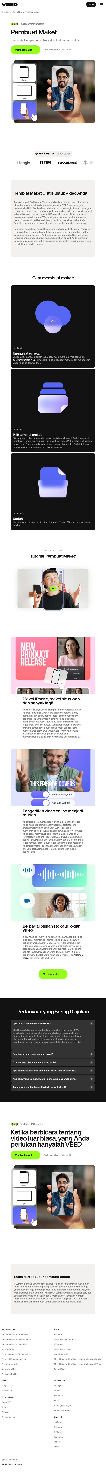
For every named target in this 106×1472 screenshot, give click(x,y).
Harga (4, 1385)
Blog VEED (6, 1402)
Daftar (91, 4)
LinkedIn (58, 1427)
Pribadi (57, 1390)
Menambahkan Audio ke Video (15, 1334)
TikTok (57, 1442)
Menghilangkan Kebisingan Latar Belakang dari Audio (77, 1359)
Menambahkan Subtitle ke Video (16, 1339)
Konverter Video (9, 1369)
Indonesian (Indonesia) (12, 1464)
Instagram (58, 1437)
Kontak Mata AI (61, 1354)
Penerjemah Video (10, 1374)
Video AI (58, 1344)
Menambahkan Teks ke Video (15, 1344)
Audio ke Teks (8, 1349)
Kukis (56, 1400)
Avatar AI (58, 1334)
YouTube (57, 1422)
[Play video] (53, 589)
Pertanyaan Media (62, 1410)
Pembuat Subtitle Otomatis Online (17, 1354)
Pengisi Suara (60, 1369)
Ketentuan (58, 1395)
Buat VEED (17, 12)
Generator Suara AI (62, 1349)
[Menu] (101, 4)
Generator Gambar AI (63, 1339)
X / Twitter (58, 1432)
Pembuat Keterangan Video (14, 1359)
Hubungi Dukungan (62, 1405)
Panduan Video (8, 1417)
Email (56, 1447)
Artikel (4, 1407)
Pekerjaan (58, 1385)
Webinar (5, 1412)
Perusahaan (7, 1390)
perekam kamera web (24, 359)
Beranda (5, 12)
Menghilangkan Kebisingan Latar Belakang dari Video (77, 1364)
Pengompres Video (10, 1364)
